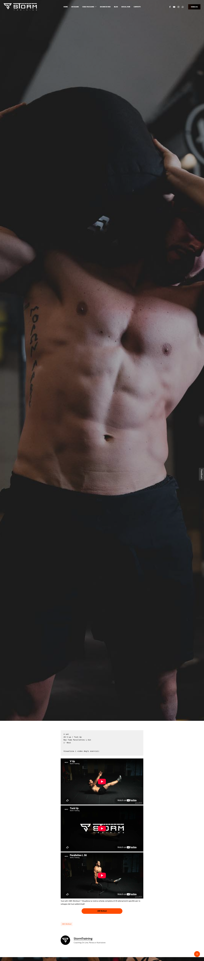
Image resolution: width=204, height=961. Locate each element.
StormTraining (86, 394)
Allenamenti (101, 376)
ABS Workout (66, 924)
